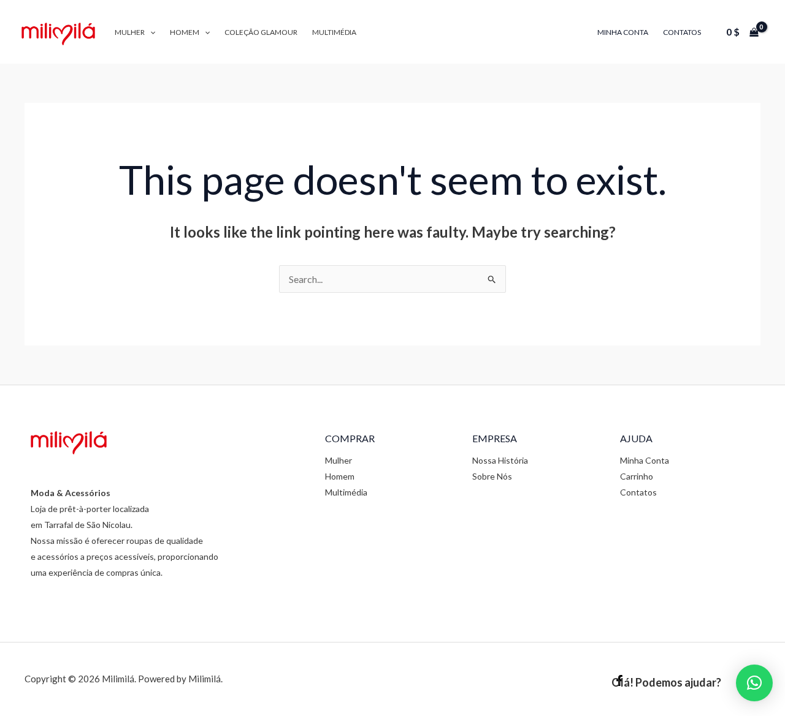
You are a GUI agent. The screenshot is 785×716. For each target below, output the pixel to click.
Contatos (682, 32)
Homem (184, 32)
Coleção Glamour (260, 32)
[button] (150, 32)
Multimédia (334, 32)
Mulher (130, 32)
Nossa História (500, 460)
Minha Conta (622, 32)
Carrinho (636, 476)
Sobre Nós (492, 476)
